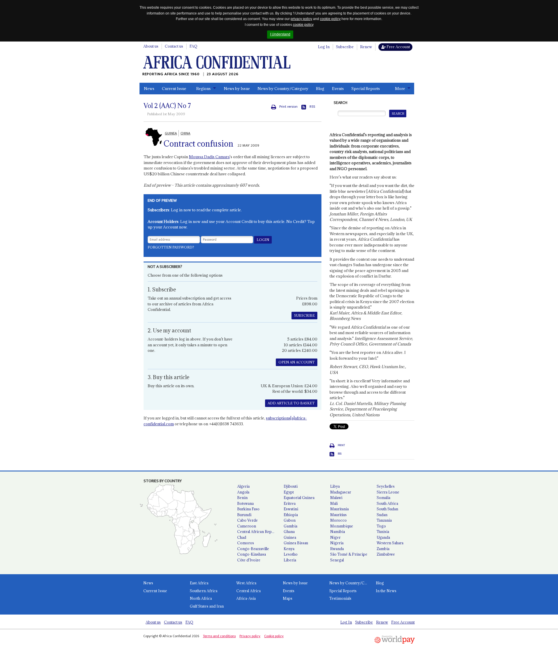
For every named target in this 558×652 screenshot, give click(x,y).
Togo (381, 526)
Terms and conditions (219, 636)
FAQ (193, 46)
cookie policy (330, 19)
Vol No (167, 106)
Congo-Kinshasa (251, 554)
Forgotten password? (171, 247)
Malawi (336, 497)
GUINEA (171, 133)
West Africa (246, 583)
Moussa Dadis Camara (209, 156)
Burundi (244, 514)
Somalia (383, 497)
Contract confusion (198, 143)
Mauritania (339, 509)
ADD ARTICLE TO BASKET (291, 403)
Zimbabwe (386, 554)
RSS (312, 106)
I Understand (280, 34)
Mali (334, 503)
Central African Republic (258, 531)
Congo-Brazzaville (253, 548)
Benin (242, 497)
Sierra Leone (388, 492)
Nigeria (337, 543)
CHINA (185, 133)
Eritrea (290, 503)
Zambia (383, 548)
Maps (287, 598)
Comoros (245, 543)
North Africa (201, 598)
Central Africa (248, 590)
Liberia (290, 560)
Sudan (382, 514)
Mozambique (341, 526)
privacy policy (301, 19)
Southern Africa (203, 590)
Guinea (290, 537)
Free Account (398, 46)
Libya (335, 486)
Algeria (243, 486)
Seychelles (386, 486)
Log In (324, 46)
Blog (320, 88)
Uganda (383, 537)
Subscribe (345, 46)
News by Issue (237, 88)
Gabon (290, 520)
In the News (386, 590)
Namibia (337, 531)
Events (338, 88)
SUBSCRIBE (304, 315)
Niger (335, 537)
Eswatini (291, 509)
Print (341, 445)
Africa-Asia (246, 598)
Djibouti (291, 486)
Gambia (290, 526)
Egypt (289, 492)
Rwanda (337, 548)
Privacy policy (249, 636)
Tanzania (384, 520)
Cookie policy (274, 636)
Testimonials (340, 598)
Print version (288, 106)
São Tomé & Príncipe (348, 554)
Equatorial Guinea (299, 497)
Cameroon (246, 526)
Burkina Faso (248, 509)
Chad (241, 537)
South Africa (387, 503)
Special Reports (365, 88)
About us (150, 46)
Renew (366, 46)
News (149, 88)
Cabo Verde (247, 520)
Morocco (338, 520)
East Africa (199, 583)
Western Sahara (390, 543)
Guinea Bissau (296, 543)
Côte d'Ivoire (248, 560)
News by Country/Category (282, 88)
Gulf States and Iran (207, 606)
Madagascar (340, 492)
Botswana (245, 503)
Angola (243, 492)
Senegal (337, 560)
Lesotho (291, 554)
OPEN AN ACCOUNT (296, 362)
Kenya (289, 548)
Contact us (174, 46)
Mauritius (338, 514)
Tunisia (383, 531)
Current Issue (174, 88)
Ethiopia (291, 514)
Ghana (289, 531)
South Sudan (387, 509)
